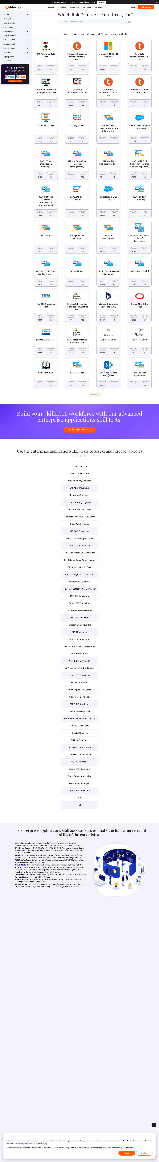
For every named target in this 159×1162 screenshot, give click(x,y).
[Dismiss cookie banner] (152, 1136)
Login (133, 7)
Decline (144, 1153)
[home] (13, 7)
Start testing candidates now (79, 429)
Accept (127, 1153)
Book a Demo (146, 7)
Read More (101, 2)
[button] (50, 7)
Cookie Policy (42, 1143)
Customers (74, 7)
